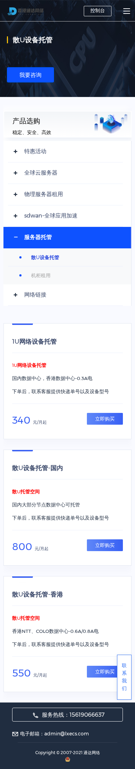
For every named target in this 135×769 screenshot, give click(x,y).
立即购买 (105, 419)
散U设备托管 (45, 257)
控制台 (97, 10)
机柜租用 (41, 275)
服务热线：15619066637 (72, 714)
